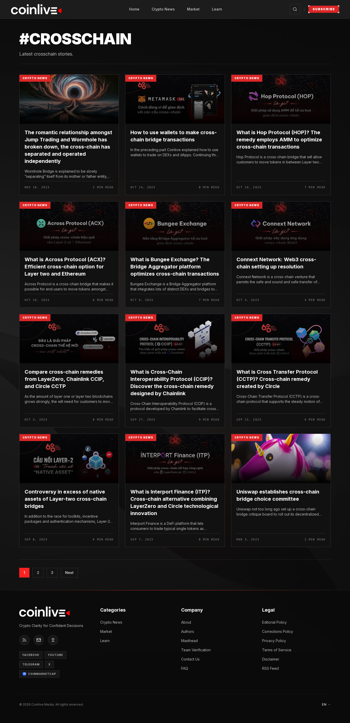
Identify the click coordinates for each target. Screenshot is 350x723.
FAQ (184, 668)
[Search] (295, 9)
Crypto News (163, 9)
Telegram (31, 664)
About (186, 622)
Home (134, 9)
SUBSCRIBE (324, 9)
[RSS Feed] (24, 640)
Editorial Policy (274, 622)
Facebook (31, 654)
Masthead (189, 640)
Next (69, 572)
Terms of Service (276, 650)
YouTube (55, 654)
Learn (217, 9)
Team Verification (196, 650)
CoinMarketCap (42, 673)
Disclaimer (270, 659)
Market (193, 9)
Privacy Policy (274, 640)
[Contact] (39, 640)
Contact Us (190, 659)
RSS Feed (270, 668)
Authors (187, 631)
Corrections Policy (277, 631)
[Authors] (53, 640)
